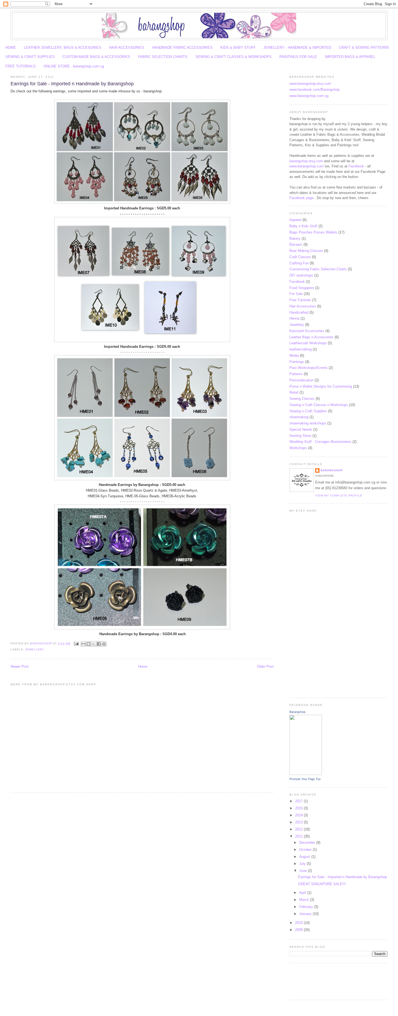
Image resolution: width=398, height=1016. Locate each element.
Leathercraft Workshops (308, 343)
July (303, 864)
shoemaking (298, 417)
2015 (299, 808)
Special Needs (300, 429)
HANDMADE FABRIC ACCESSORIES (182, 48)
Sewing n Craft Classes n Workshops (318, 405)
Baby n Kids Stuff (303, 226)
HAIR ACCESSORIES (126, 48)
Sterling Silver (300, 436)
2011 (299, 836)
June (303, 871)
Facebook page (301, 198)
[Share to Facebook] (99, 644)
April (303, 893)
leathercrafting (300, 349)
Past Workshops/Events (308, 368)
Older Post (265, 666)
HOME (10, 48)
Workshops (298, 448)
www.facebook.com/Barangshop (314, 89)
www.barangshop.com (306, 166)
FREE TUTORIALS (20, 66)
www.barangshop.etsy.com (310, 84)
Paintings (296, 362)
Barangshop (332, 470)
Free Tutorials (300, 300)
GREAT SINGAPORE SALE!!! (322, 884)
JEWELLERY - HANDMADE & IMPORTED (297, 48)
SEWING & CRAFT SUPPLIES (30, 57)
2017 (299, 801)
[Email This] (83, 644)
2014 (299, 815)
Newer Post (20, 666)
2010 (299, 923)
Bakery (295, 238)
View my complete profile (338, 495)
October (306, 850)
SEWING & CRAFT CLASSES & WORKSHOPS (233, 57)
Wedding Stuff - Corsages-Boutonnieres (320, 442)
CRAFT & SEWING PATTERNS (364, 48)
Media (294, 355)
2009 (299, 930)
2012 (299, 829)
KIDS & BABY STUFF (238, 48)
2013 (299, 822)
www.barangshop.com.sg (308, 96)
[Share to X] (93, 644)
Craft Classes (300, 257)
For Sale (296, 294)
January (306, 914)
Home (142, 666)
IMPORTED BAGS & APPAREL (350, 57)
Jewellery (34, 649)
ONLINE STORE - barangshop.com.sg (74, 66)
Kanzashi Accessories (306, 331)
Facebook (356, 166)
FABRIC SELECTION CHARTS (162, 57)
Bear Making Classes (306, 251)
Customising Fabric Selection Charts (318, 269)
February (306, 907)
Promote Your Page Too (305, 779)
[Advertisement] (305, 981)
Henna (294, 318)
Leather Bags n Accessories (311, 337)
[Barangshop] (305, 774)
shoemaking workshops (307, 423)
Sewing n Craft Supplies (308, 411)
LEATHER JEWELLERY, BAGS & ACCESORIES (62, 48)
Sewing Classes (302, 399)
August (305, 857)
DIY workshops (301, 275)
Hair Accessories (302, 306)
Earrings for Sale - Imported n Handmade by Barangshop (342, 877)
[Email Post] (76, 643)
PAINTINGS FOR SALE (298, 57)
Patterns (296, 374)
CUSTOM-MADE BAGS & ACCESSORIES (96, 57)
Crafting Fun (299, 263)
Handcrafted (298, 312)
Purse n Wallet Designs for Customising (320, 386)
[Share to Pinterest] (104, 644)
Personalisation (301, 380)
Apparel (295, 220)
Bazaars (295, 244)
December (307, 842)
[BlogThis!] (88, 644)
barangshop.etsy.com (306, 161)
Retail (293, 392)
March (304, 900)
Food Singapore (301, 288)
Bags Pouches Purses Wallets (313, 232)
